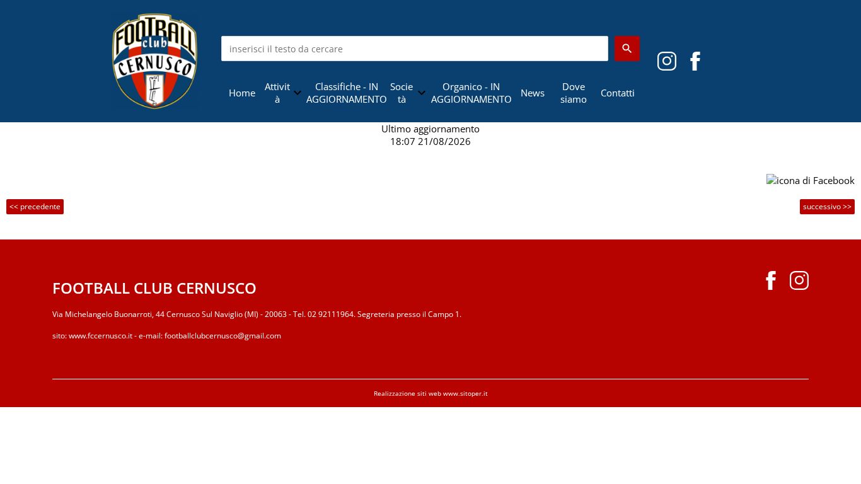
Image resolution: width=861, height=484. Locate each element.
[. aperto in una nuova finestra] (666, 60)
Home (242, 92)
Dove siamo (573, 92)
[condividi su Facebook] (810, 179)
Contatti (618, 92)
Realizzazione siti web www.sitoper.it (431, 393)
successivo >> (827, 206)
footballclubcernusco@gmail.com (223, 335)
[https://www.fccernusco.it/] (155, 60)
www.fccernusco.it (100, 335)
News (533, 92)
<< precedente (35, 206)
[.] (695, 60)
